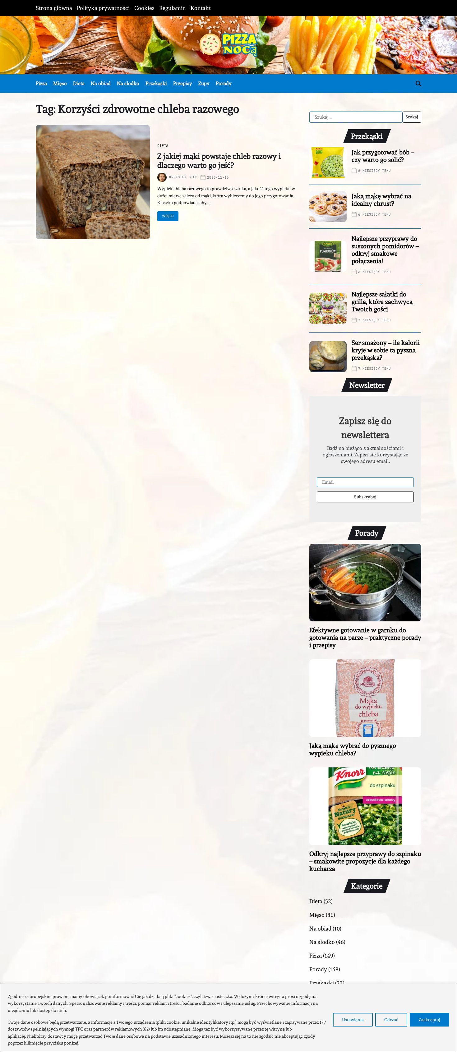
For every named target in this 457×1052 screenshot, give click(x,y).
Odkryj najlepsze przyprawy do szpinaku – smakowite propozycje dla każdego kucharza (365, 861)
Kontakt (201, 8)
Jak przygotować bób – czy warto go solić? (383, 156)
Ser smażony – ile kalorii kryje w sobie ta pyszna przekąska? (386, 350)
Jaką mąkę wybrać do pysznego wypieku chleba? (352, 749)
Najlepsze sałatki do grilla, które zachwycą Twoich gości (382, 301)
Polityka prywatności (103, 8)
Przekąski (156, 83)
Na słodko (128, 83)
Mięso (60, 83)
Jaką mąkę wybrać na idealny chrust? (381, 199)
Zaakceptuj (429, 1019)
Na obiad (101, 83)
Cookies (144, 8)
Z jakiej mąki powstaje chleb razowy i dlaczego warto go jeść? (219, 161)
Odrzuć (391, 1019)
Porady (224, 83)
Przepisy (182, 83)
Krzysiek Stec (183, 177)
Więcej (168, 216)
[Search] (418, 83)
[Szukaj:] (356, 117)
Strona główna (54, 8)
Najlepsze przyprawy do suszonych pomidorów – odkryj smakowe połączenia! (385, 250)
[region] (228, 1018)
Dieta (79, 83)
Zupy (204, 83)
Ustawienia (353, 1019)
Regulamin (172, 8)
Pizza (41, 83)
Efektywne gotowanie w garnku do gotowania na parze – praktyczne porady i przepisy (365, 637)
